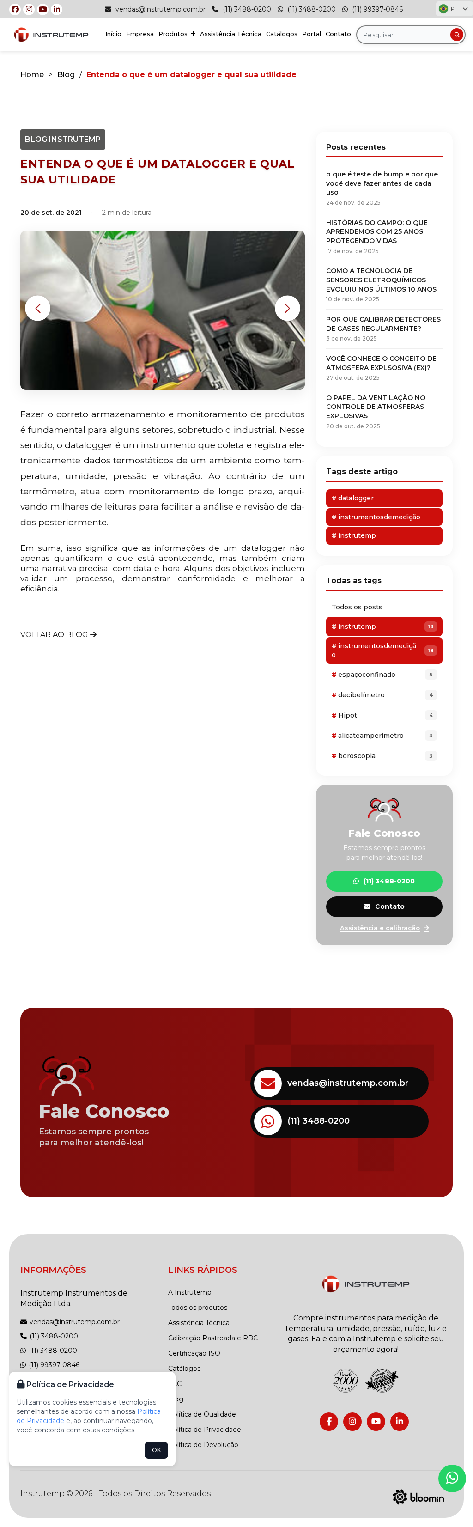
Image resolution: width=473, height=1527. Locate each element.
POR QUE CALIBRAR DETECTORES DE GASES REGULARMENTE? (383, 328)
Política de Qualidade (202, 1414)
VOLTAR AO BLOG (55, 634)
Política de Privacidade (204, 1429)
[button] (37, 308)
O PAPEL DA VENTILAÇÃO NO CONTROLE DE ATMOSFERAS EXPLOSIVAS (375, 412)
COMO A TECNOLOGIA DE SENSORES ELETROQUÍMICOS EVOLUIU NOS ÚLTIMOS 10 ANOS (381, 285)
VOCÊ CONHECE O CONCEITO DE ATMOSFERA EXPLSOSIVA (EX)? (381, 367)
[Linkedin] (56, 9)
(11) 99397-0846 (376, 9)
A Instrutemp (190, 1292)
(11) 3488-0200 (246, 9)
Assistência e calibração (380, 927)
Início (113, 33)
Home (32, 74)
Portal (311, 33)
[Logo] (366, 1284)
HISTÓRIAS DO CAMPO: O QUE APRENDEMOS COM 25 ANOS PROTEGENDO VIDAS (377, 237)
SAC (175, 1384)
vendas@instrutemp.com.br (160, 9)
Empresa (140, 33)
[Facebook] (15, 9)
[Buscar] (456, 34)
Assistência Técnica (230, 33)
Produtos (173, 33)
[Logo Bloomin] (419, 1495)
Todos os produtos (197, 1307)
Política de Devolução (203, 1445)
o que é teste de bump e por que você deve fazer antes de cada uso (382, 188)
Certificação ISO (194, 1353)
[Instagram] (29, 9)
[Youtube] (43, 9)
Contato (338, 33)
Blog (66, 74)
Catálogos (281, 33)
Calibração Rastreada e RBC (213, 1338)
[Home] (51, 35)
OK (156, 1450)
